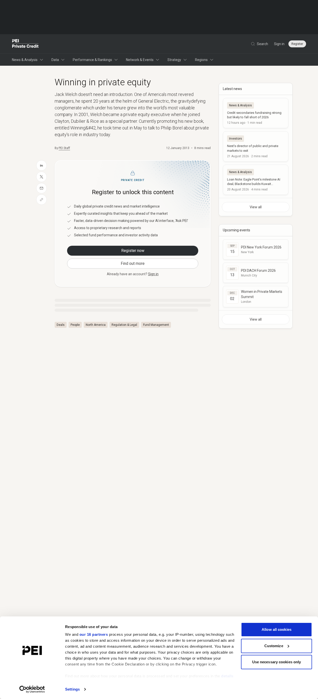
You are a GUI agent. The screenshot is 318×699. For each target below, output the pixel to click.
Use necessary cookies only (276, 662)
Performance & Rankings (92, 60)
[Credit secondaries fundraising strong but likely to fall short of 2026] (255, 113)
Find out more (133, 263)
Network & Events (140, 60)
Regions (201, 60)
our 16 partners (94, 634)
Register (297, 44)
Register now (132, 250)
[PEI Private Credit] (25, 44)
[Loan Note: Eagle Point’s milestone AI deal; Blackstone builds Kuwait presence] (255, 180)
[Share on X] (41, 177)
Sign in (279, 44)
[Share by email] (41, 188)
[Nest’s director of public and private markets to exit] (255, 146)
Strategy (174, 60)
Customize (273, 646)
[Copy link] (41, 199)
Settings (72, 689)
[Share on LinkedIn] (41, 165)
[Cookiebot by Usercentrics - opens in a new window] (32, 689)
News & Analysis (25, 60)
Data (55, 60)
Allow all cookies (276, 629)
